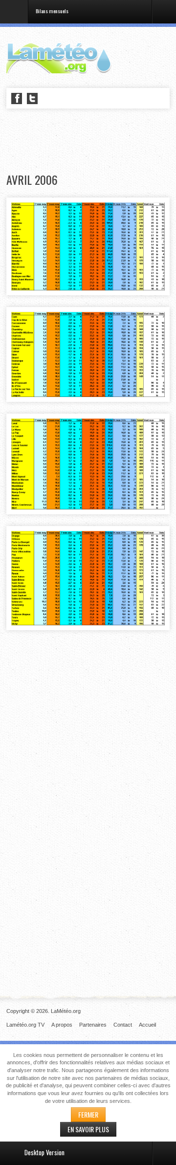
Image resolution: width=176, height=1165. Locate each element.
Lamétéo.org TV (25, 1025)
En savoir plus (88, 1129)
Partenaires (93, 1025)
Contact (122, 1025)
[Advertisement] (91, 141)
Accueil (147, 1025)
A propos (61, 1025)
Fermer (88, 1114)
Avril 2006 (32, 179)
